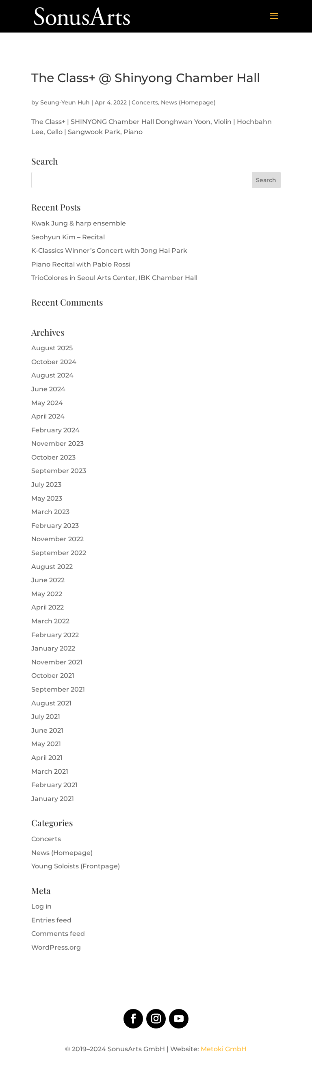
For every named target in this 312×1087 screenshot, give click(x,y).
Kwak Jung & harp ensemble (78, 223)
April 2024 (48, 416)
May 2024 (47, 403)
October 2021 (52, 675)
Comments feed (58, 933)
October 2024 (53, 362)
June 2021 (47, 730)
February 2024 (55, 430)
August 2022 (52, 567)
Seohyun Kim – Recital (68, 237)
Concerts (145, 102)
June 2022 (48, 580)
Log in (41, 906)
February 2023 (55, 525)
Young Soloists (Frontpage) (75, 866)
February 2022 (55, 635)
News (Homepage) (188, 102)
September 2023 (58, 471)
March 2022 (50, 621)
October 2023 (53, 457)
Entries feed (51, 920)
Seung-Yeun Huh (65, 102)
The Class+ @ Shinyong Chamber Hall (145, 77)
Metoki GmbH (224, 1049)
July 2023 (46, 484)
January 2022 (53, 648)
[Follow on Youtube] (178, 1018)
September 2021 (58, 689)
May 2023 (46, 498)
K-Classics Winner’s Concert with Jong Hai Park (109, 250)
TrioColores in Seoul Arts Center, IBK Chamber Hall (114, 278)
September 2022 (58, 553)
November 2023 (57, 443)
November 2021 (56, 662)
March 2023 (50, 512)
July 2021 (45, 716)
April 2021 (47, 758)
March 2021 (49, 771)
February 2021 (54, 785)
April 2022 (47, 607)
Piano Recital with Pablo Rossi (80, 264)
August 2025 (52, 348)
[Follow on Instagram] (156, 1018)
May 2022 (46, 594)
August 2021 (51, 703)
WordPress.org (56, 947)
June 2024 (48, 389)
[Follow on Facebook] (133, 1018)
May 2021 (46, 744)
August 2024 (52, 375)
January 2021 (52, 799)
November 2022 (57, 539)
